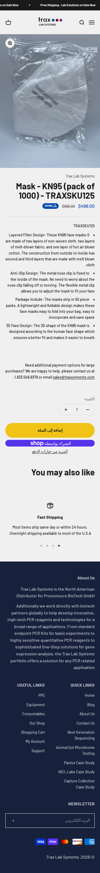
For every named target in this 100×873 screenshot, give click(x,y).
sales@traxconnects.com (74, 377)
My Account (35, 741)
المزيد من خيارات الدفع (50, 451)
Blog (91, 704)
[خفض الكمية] (87, 409)
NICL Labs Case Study (76, 772)
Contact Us (86, 723)
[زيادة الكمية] (66, 409)
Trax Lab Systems (80, 176)
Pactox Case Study (79, 762)
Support (38, 750)
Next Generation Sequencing (81, 735)
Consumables (33, 714)
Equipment (35, 704)
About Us (87, 714)
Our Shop (37, 723)
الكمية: (89, 399)
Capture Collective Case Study (79, 784)
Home (90, 695)
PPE (41, 695)
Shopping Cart (33, 732)
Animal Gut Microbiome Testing (75, 750)
